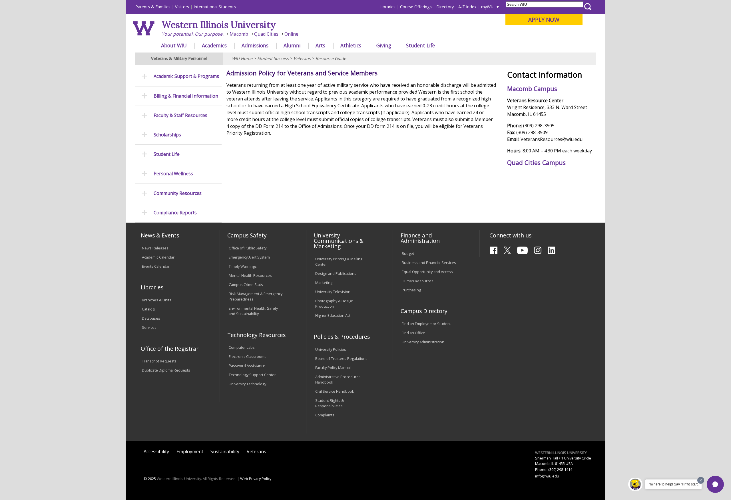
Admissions (255, 45)
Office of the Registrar (169, 348)
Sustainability (224, 451)
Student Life (420, 45)
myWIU (488, 6)
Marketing (323, 282)
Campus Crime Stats (246, 284)
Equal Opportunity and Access (427, 271)
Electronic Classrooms (247, 356)
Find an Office (413, 332)
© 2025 (150, 478)
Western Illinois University (219, 25)
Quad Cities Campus (536, 162)
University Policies (330, 349)
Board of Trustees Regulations (341, 358)
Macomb (239, 34)
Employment (189, 451)
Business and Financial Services (429, 262)
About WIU (174, 45)
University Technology (247, 383)
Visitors (182, 6)
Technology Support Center (252, 374)
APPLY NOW (543, 19)
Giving (383, 45)
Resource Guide (331, 58)
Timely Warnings (243, 266)
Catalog (148, 309)
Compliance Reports (175, 212)
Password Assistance (247, 365)
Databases (151, 318)
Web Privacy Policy (255, 478)
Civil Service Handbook (334, 391)
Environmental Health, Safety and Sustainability (253, 311)
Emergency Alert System (249, 257)
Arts (320, 45)
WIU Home (242, 58)
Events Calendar (156, 266)
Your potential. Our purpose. (193, 34)
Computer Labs (242, 347)
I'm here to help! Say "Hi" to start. (673, 484)
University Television (332, 291)
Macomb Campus (532, 88)
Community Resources (178, 193)
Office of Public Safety (247, 248)
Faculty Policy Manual (333, 367)
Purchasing (411, 290)
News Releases (155, 248)
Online (291, 34)
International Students (215, 6)
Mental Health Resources (250, 275)
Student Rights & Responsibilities (329, 403)
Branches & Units (156, 300)
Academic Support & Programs (186, 76)
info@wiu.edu (547, 476)
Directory (445, 6)
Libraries (387, 6)
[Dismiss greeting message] (700, 480)
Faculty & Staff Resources (180, 115)
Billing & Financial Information (186, 96)
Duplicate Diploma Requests (166, 370)
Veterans (302, 58)
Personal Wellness (173, 173)
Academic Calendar (158, 257)
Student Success (273, 58)
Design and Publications (335, 273)
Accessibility (156, 451)
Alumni (292, 45)
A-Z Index (467, 6)
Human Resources (417, 280)
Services (149, 327)
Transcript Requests (159, 361)
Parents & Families (152, 6)
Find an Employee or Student (426, 323)
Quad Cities (266, 34)
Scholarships (167, 135)
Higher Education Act (332, 315)
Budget (408, 253)
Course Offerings (416, 6)
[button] (715, 484)
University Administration (423, 341)
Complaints (324, 415)
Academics (214, 45)
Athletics (350, 45)
